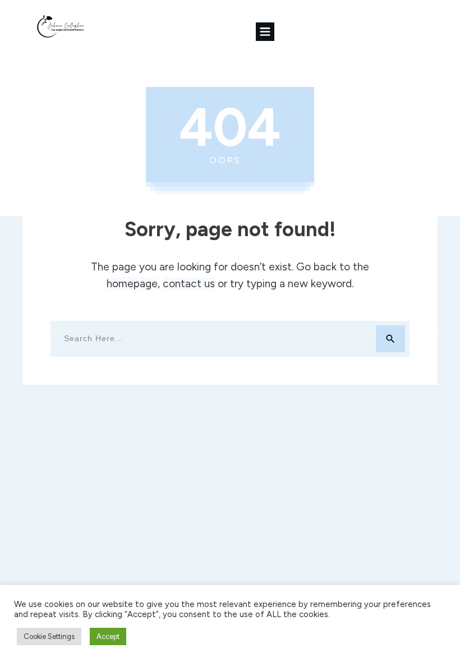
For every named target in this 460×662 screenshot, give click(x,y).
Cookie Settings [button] (49, 636)
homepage (132, 283)
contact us (189, 283)
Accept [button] (107, 636)
